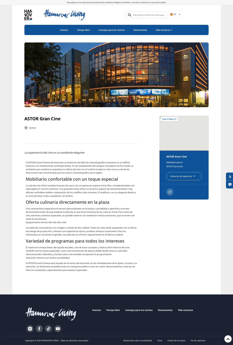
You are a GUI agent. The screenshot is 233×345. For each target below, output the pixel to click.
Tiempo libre (113, 310)
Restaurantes (165, 310)
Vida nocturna (185, 310)
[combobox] (146, 15)
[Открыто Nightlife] (172, 30)
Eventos (96, 310)
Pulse (159, 340)
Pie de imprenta (198, 340)
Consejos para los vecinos (139, 310)
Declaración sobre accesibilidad (137, 340)
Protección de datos (176, 340)
